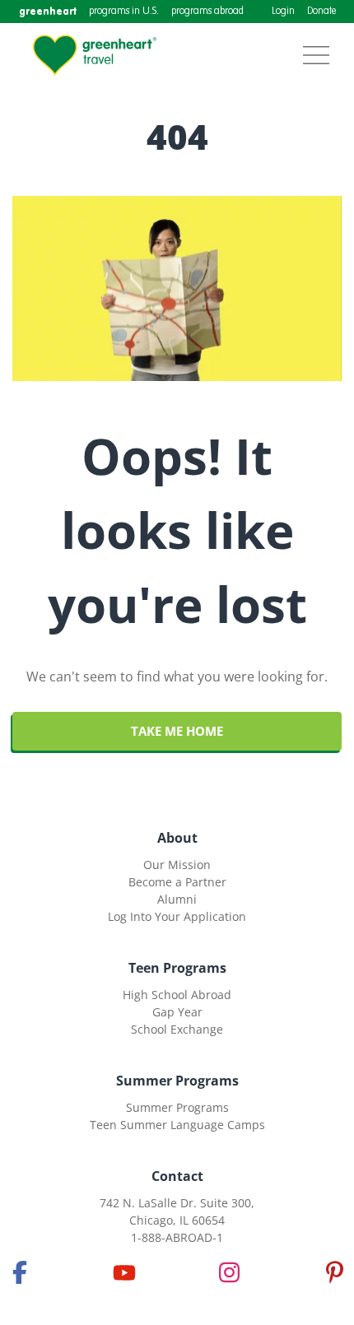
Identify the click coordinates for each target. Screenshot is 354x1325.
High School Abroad (177, 994)
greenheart (48, 11)
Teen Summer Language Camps (177, 1124)
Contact (177, 1176)
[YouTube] (124, 1272)
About (177, 838)
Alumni (177, 899)
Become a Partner (177, 882)
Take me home (177, 731)
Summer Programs (177, 1081)
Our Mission (177, 864)
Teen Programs (177, 968)
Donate (321, 11)
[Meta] (19, 1272)
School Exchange (177, 1029)
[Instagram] (229, 1272)
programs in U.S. (124, 11)
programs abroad (207, 11)
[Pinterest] (334, 1272)
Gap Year (177, 1012)
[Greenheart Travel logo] (95, 55)
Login (283, 11)
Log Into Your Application (177, 916)
